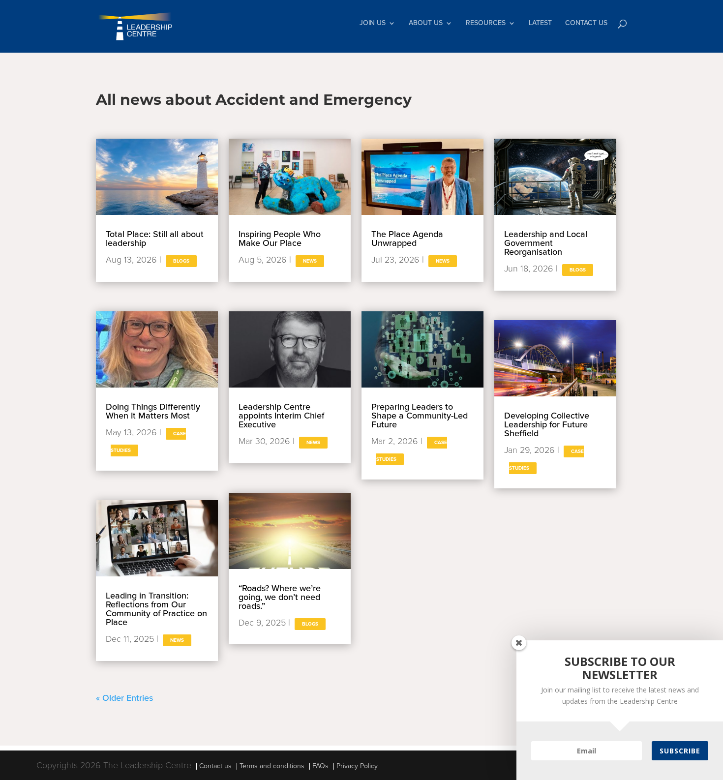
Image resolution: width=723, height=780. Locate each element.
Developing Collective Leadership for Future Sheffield (546, 424)
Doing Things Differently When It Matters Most (153, 411)
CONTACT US (586, 23)
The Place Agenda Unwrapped (407, 238)
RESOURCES (486, 23)
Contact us (215, 766)
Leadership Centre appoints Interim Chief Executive (281, 415)
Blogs (181, 261)
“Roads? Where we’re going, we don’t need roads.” (280, 597)
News (177, 640)
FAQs (320, 766)
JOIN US (373, 23)
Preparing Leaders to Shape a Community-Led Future (419, 415)
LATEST (540, 23)
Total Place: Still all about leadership (155, 238)
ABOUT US (426, 23)
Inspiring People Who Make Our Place (280, 238)
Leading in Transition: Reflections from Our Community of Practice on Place (156, 609)
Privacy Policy (357, 766)
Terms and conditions (272, 766)
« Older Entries (124, 697)
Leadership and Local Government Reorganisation (545, 243)
